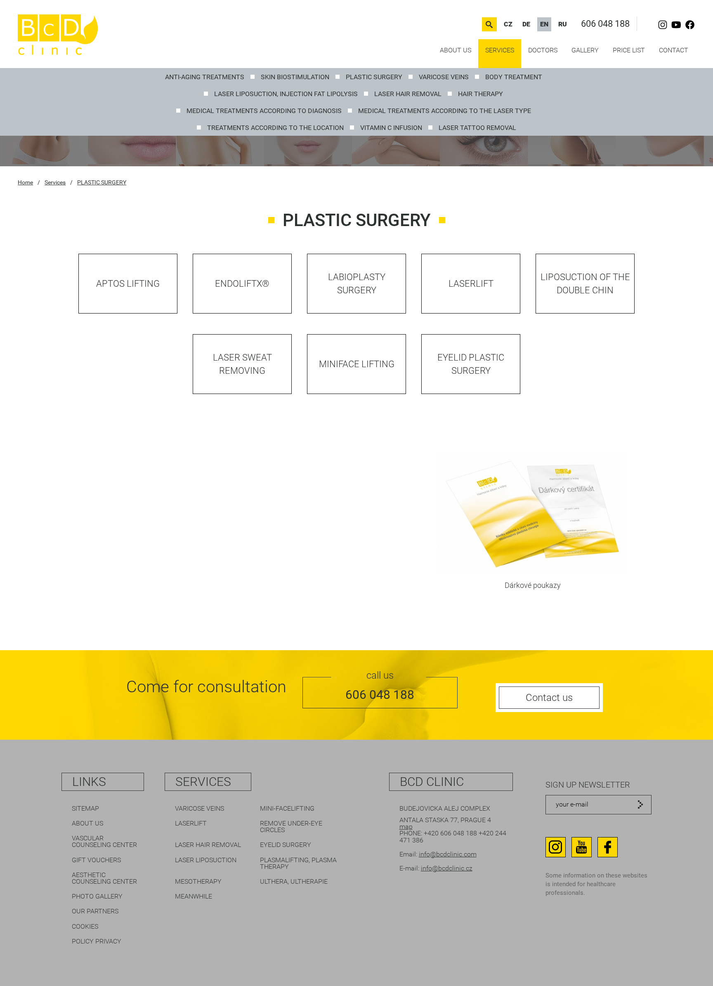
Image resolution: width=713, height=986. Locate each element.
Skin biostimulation (295, 77)
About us (455, 50)
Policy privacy (96, 941)
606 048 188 (605, 24)
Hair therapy (480, 94)
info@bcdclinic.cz (446, 868)
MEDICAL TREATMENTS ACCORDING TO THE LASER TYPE (444, 111)
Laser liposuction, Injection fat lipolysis (286, 94)
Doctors (542, 50)
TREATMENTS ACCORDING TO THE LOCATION (275, 128)
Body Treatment (513, 77)
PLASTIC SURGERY (374, 77)
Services (499, 50)
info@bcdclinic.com (448, 854)
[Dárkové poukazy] (533, 572)
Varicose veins (444, 77)
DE (526, 24)
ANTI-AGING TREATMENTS (204, 77)
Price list (629, 50)
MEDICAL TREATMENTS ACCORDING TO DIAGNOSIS (264, 111)
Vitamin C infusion (391, 128)
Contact (673, 50)
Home (25, 182)
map (406, 826)
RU (562, 24)
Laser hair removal (407, 94)
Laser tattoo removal (477, 128)
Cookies (85, 926)
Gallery (585, 50)
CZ (508, 24)
